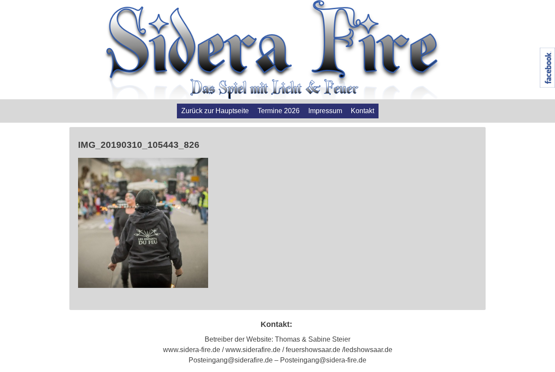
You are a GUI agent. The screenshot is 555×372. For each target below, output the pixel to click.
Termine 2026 (279, 110)
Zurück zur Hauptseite (215, 110)
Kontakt (362, 110)
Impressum (325, 110)
